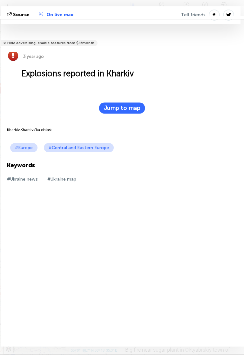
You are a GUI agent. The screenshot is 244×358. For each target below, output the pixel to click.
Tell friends (193, 15)
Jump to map (122, 108)
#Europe (24, 147)
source (21, 14)
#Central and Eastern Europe (79, 147)
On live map (59, 14)
